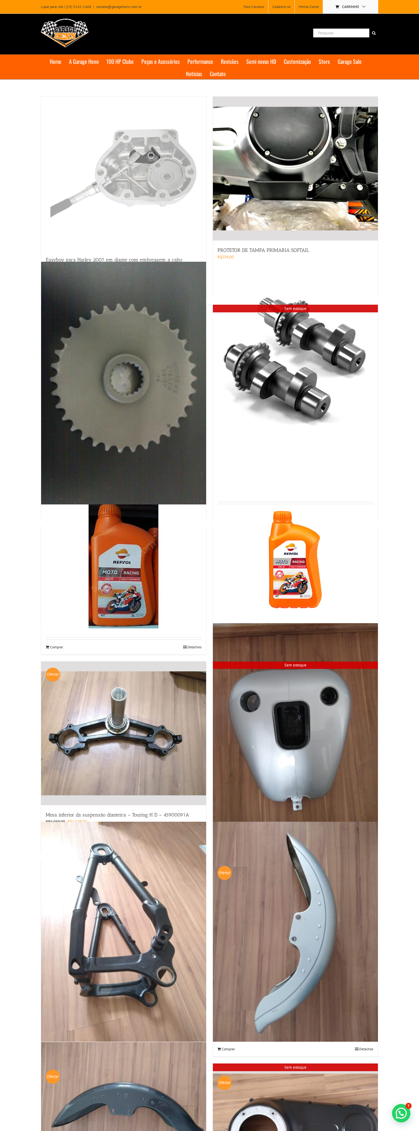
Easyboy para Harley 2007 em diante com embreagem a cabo (114, 260)
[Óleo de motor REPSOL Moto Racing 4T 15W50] (123, 566)
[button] (401, 1113)
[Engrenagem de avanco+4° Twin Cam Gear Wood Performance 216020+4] (123, 385)
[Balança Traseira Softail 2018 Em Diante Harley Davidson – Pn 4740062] (123, 932)
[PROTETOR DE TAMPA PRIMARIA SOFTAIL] (295, 169)
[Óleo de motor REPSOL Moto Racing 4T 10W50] (295, 559)
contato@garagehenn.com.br (119, 6)
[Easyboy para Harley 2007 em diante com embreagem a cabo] (123, 173)
